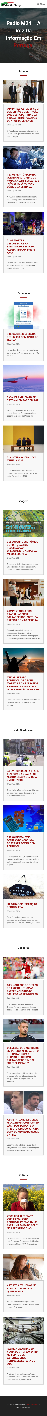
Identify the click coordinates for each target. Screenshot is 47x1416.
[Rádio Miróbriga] (11, 4)
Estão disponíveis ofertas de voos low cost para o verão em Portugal (21, 842)
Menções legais (32, 1404)
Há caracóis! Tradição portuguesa (22, 906)
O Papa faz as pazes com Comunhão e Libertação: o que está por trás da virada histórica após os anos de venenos (23, 114)
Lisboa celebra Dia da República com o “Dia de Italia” (22, 337)
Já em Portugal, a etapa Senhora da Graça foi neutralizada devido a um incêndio (23, 776)
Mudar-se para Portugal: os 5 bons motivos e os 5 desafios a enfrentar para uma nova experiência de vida (23, 683)
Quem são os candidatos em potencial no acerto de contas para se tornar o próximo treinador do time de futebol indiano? (23, 1056)
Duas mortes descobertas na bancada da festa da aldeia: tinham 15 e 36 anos (21, 246)
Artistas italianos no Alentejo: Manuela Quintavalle (21, 1288)
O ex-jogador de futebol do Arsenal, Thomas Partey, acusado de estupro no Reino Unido (23, 990)
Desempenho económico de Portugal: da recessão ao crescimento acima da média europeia (22, 547)
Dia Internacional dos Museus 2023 (22, 459)
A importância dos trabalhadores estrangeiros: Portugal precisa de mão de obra (23, 616)
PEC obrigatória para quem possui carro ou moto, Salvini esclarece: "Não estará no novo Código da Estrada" (23, 180)
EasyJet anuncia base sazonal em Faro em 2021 (23, 399)
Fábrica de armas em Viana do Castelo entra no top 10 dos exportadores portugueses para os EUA (22, 1356)
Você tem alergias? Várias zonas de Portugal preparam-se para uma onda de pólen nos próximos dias (23, 1222)
